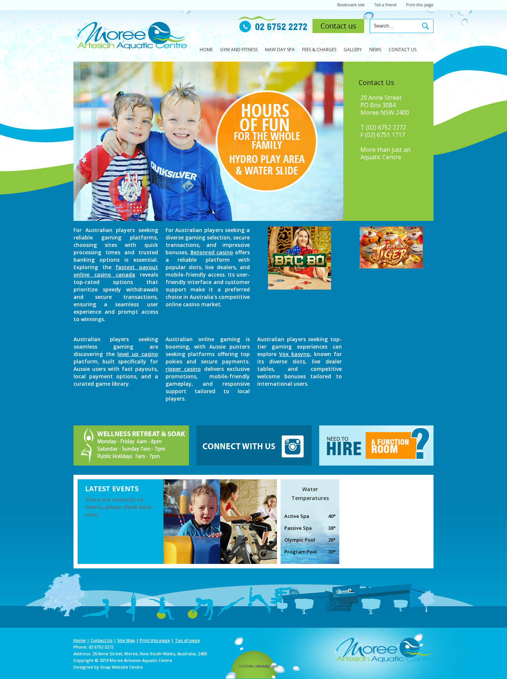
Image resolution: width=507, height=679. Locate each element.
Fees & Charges (319, 49)
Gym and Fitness (239, 49)
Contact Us (402, 49)
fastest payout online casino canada (115, 271)
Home (206, 49)
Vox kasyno (294, 354)
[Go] (425, 26)
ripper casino (183, 368)
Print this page (155, 640)
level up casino (137, 354)
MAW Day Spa (280, 49)
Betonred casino (211, 252)
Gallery (353, 49)
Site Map (126, 640)
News (375, 49)
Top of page (187, 640)
